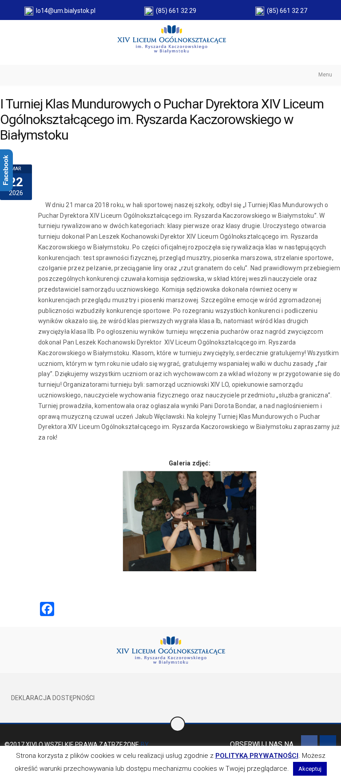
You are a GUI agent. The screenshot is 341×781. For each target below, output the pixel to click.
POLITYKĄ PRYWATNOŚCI (256, 756)
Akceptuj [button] (309, 768)
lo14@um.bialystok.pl (64, 10)
